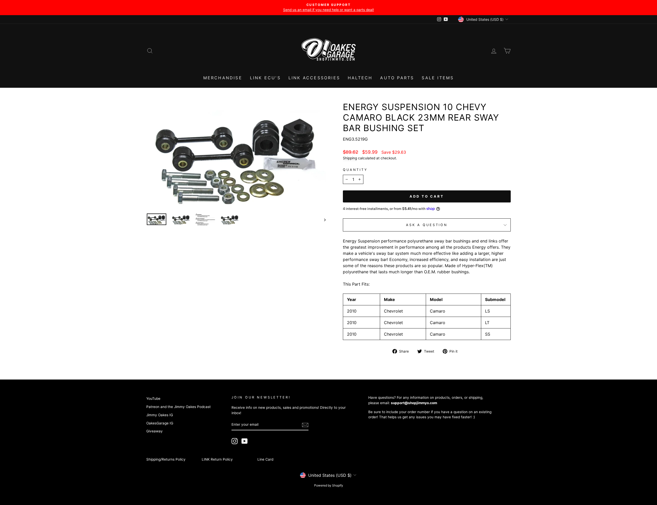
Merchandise (222, 77)
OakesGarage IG (159, 423)
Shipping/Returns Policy (166, 459)
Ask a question (427, 225)
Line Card (265, 459)
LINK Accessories (314, 77)
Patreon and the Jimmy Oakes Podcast (178, 407)
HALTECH (360, 77)
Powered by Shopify (328, 485)
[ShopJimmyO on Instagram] (234, 441)
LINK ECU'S (265, 77)
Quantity (355, 170)
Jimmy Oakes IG (159, 415)
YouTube (153, 398)
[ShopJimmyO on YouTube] (244, 441)
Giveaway (154, 431)
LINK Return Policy (217, 459)
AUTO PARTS (397, 77)
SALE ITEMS (438, 77)
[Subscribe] (305, 425)
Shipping (350, 158)
